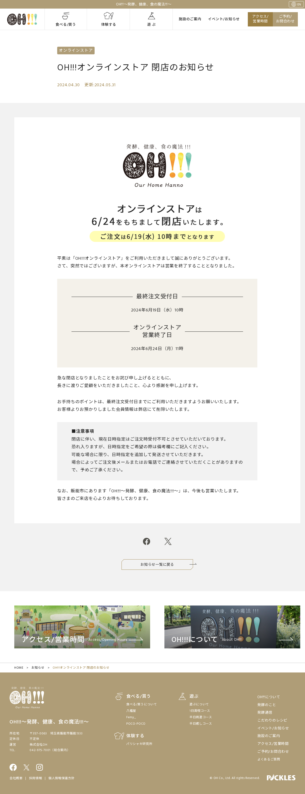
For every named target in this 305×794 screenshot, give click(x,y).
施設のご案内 (190, 19)
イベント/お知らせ (224, 19)
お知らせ (38, 667)
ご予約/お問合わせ (285, 19)
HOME (18, 667)
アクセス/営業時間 (260, 19)
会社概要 (16, 778)
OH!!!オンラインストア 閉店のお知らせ (81, 667)
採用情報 (35, 778)
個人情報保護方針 (61, 778)
